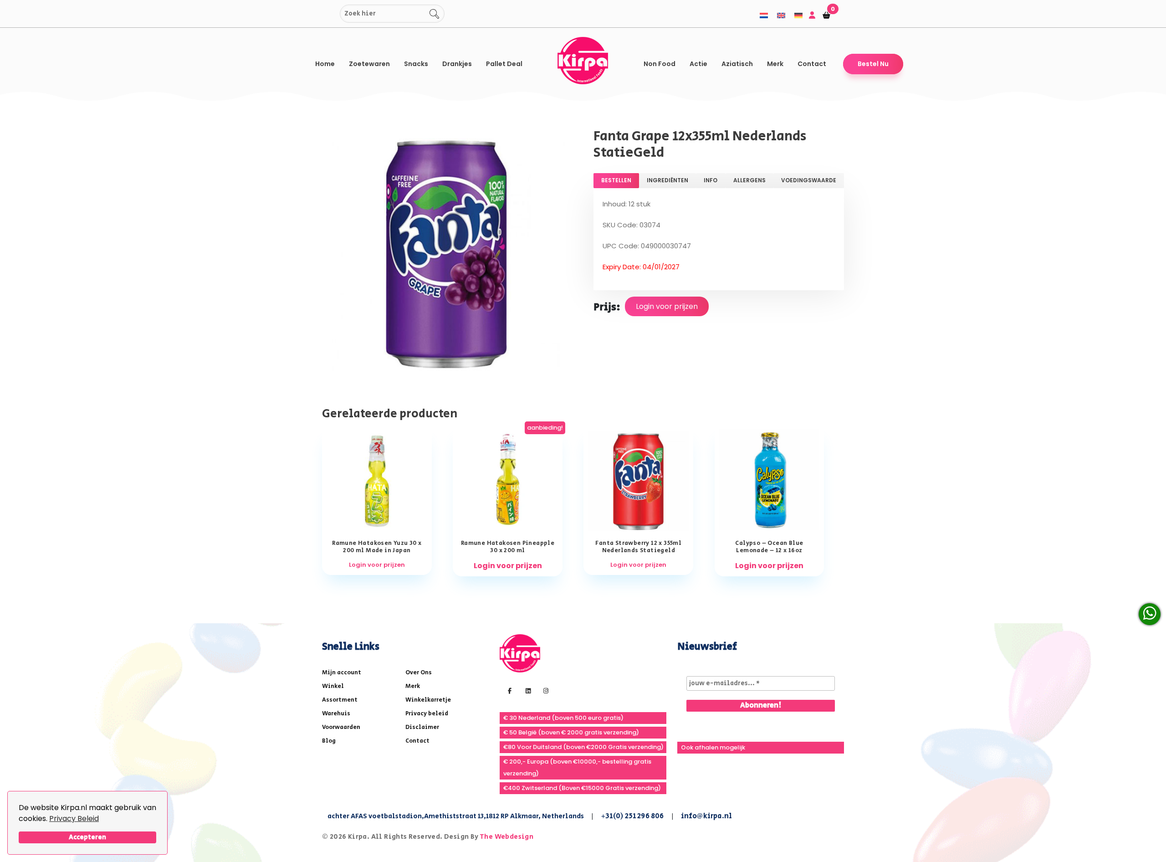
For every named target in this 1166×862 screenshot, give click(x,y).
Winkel (333, 686)
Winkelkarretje (428, 700)
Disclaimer (422, 727)
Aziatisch (737, 63)
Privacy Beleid (74, 818)
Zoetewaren (369, 63)
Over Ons (418, 672)
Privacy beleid (426, 713)
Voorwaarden (341, 727)
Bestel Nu (873, 63)
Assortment (340, 700)
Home (325, 63)
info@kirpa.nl (706, 816)
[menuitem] (763, 15)
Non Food (659, 63)
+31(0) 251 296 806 (632, 816)
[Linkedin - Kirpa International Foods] (527, 690)
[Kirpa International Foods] (520, 652)
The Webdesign (506, 836)
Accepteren (87, 837)
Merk (775, 63)
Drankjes (457, 63)
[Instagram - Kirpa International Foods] (545, 690)
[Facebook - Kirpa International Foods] (508, 690)
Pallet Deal (504, 63)
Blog (329, 741)
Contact (812, 63)
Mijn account (341, 672)
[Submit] (331, 14)
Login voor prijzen (667, 306)
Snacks (416, 63)
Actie (698, 63)
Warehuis (336, 713)
